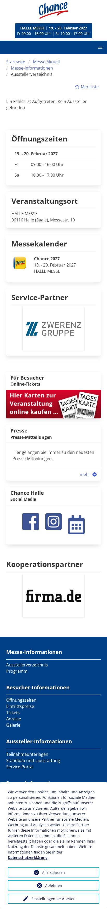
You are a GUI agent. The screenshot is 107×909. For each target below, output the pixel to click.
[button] (100, 47)
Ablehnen (53, 885)
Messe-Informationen (32, 68)
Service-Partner (39, 297)
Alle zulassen (53, 872)
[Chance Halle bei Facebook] (30, 521)
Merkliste (89, 87)
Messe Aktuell (46, 62)
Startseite (15, 62)
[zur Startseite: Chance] (53, 10)
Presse (19, 430)
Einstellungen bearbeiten (53, 898)
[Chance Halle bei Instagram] (53, 521)
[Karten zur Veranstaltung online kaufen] (53, 403)
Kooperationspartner (44, 564)
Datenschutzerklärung (28, 857)
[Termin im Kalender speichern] (76, 524)
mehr (85, 474)
